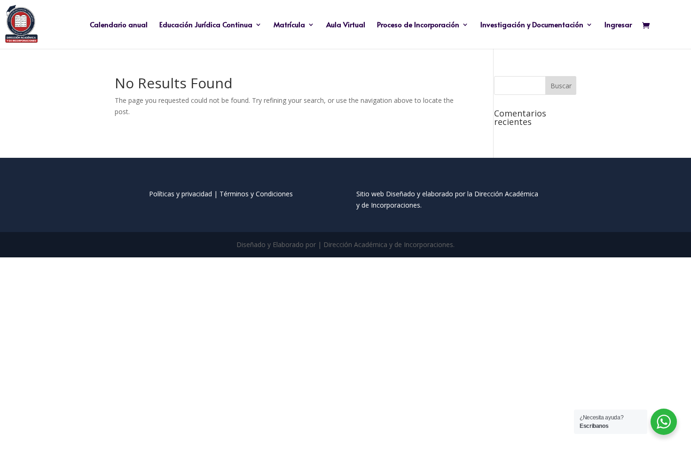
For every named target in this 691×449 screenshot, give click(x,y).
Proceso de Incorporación (418, 25)
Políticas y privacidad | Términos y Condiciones (221, 193)
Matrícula (289, 25)
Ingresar (618, 25)
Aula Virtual (345, 25)
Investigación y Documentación (531, 25)
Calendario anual (119, 25)
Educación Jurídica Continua (205, 25)
